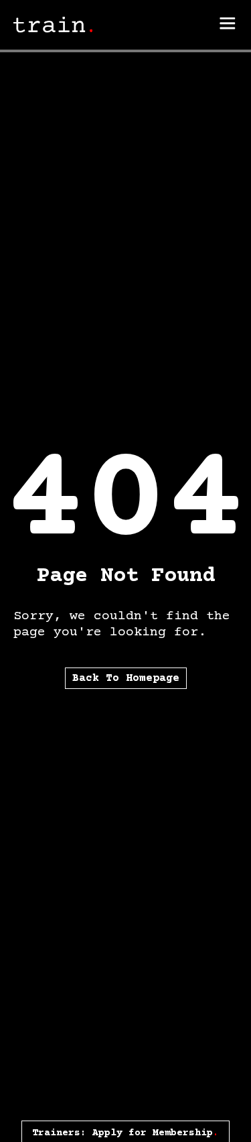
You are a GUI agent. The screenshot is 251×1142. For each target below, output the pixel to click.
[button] (227, 25)
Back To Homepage (125, 678)
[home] (53, 25)
